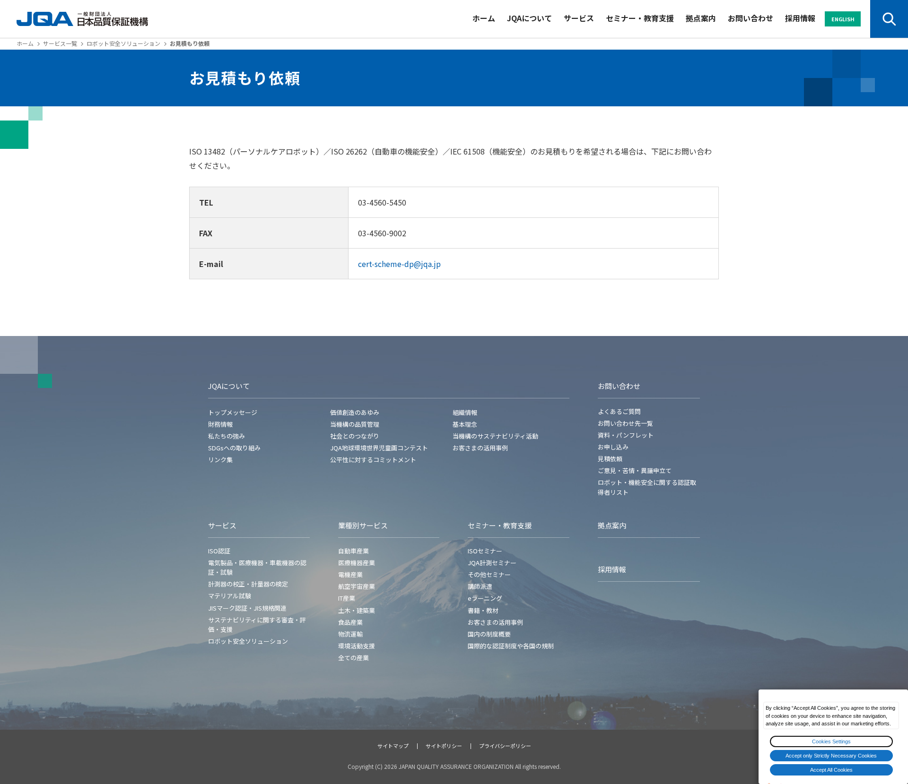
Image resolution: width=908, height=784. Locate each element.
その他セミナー (489, 574)
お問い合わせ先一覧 (625, 423)
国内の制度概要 (489, 633)
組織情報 (465, 412)
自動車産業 (353, 550)
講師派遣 (480, 586)
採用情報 (800, 18)
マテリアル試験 (229, 595)
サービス (579, 18)
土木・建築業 (356, 610)
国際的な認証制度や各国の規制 (511, 645)
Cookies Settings (831, 741)
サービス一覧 (60, 43)
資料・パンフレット (626, 435)
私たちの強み (226, 435)
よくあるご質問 (619, 411)
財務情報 (220, 424)
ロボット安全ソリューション (123, 43)
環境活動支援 (356, 645)
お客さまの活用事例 (480, 447)
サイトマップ (393, 746)
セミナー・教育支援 (640, 18)
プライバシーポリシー (505, 746)
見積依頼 (610, 458)
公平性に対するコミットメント (373, 459)
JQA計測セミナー (492, 562)
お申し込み (613, 446)
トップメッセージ (232, 412)
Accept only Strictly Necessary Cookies (831, 755)
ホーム (483, 18)
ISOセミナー (485, 550)
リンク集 (220, 459)
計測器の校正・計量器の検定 (248, 583)
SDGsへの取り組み (234, 447)
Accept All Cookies (831, 770)
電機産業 (350, 574)
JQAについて (529, 18)
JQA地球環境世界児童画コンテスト (379, 447)
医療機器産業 (356, 562)
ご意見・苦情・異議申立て (635, 470)
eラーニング (485, 598)
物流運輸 (350, 633)
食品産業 (350, 622)
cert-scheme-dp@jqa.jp (399, 263)
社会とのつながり (354, 435)
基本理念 (465, 424)
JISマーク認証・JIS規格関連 (247, 607)
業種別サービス (363, 525)
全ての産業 (353, 657)
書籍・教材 (483, 610)
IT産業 (346, 598)
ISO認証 (219, 550)
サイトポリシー (444, 746)
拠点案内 (701, 18)
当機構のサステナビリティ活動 (495, 435)
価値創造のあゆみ (354, 412)
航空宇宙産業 (356, 586)
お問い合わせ (750, 18)
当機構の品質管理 (354, 424)
